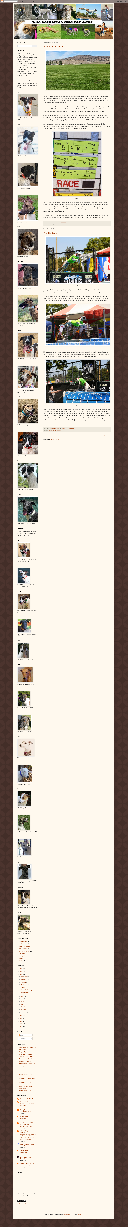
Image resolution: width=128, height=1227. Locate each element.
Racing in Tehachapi (54, 46)
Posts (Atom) (55, 439)
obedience (22, 953)
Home (77, 436)
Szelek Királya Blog (26, 1157)
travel (20, 960)
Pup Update (23, 1118)
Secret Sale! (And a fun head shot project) (27, 1104)
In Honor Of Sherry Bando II (27, 1165)
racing (57, 224)
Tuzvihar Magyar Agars (26, 1056)
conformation (23, 941)
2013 (21, 1016)
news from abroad (24, 951)
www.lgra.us (22, 1066)
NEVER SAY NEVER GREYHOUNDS (26, 1123)
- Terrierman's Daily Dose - (28, 1099)
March (23, 1007)
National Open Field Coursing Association (27, 1083)
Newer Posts (47, 436)
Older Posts (107, 436)
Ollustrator (67, 1214)
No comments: (71, 222)
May (22, 1001)
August (23, 987)
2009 (21, 1027)
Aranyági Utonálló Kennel (26, 1061)
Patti (52, 224)
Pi (54, 224)
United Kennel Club (25, 1090)
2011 (21, 1021)
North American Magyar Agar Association (27, 1048)
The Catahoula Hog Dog (27, 1163)
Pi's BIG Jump (50, 232)
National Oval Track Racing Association (27, 1079)
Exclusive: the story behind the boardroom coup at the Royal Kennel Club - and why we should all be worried (28, 1136)
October (23, 982)
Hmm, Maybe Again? (25, 1111)
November (24, 979)
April (23, 1004)
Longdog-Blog (24, 1116)
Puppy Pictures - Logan (26, 1126)
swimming (59, 430)
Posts (21, 1035)
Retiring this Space (25, 1146)
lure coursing (23, 949)
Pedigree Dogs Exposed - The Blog (27, 1131)
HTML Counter (22, 1203)
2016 (21, 969)
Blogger (80, 1214)
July (22, 996)
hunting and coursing (25, 946)
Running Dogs (24, 1150)
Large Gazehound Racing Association (26, 1075)
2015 (21, 971)
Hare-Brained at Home (27, 1102)
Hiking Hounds (24, 1110)
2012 (21, 1018)
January (23, 1012)
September (24, 985)
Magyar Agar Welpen (25, 1159)
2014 (21, 974)
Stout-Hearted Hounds (25, 1054)
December (24, 976)
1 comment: (71, 428)
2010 (21, 1024)
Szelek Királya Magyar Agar (27, 1064)
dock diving (51, 430)
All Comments (24, 1038)
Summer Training (24, 1152)
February (24, 1009)
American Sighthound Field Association (27, 1087)
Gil (49, 224)
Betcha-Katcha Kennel (25, 1059)
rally (20, 958)
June (22, 999)
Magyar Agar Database (25, 1052)
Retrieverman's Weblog (27, 1144)
